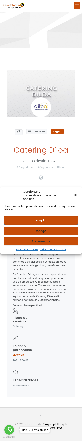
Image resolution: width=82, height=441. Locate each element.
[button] (76, 195)
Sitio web (18, 355)
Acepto (41, 220)
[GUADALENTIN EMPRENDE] (14, 5)
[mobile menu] (77, 5)
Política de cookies (27, 249)
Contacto (38, 131)
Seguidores (26, 167)
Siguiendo (46, 167)
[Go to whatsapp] (9, 430)
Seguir (57, 131)
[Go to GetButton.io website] (9, 437)
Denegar (41, 231)
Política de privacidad (53, 249)
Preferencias (41, 241)
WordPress (56, 428)
